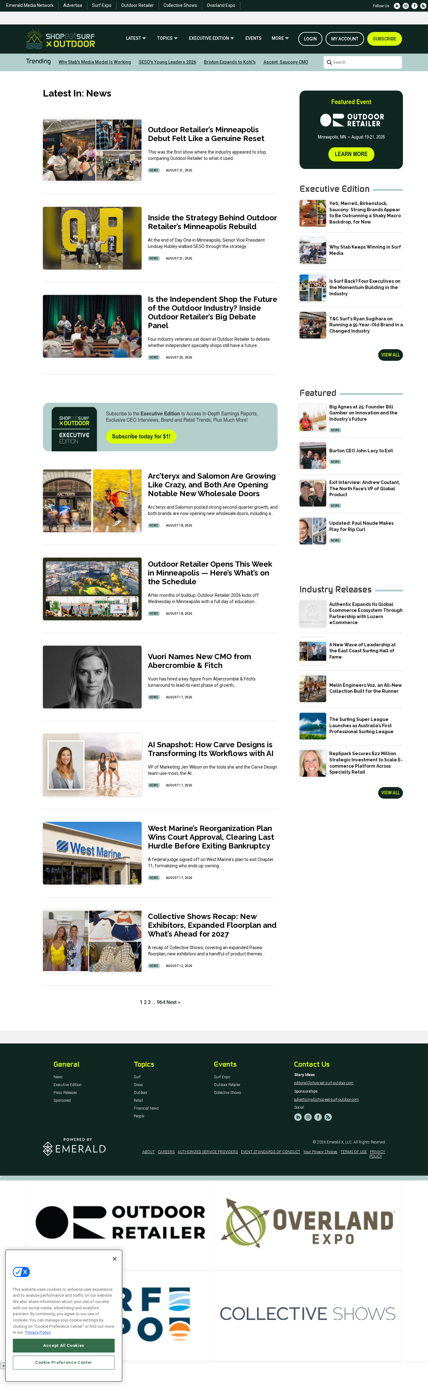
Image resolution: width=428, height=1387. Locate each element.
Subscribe (384, 38)
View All (390, 354)
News (153, 170)
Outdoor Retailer (137, 5)
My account (344, 38)
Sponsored (62, 1101)
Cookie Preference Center (63, 1362)
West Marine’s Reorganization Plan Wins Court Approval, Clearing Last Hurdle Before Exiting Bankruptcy (211, 837)
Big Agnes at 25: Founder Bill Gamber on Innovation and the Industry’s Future (363, 413)
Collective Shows (180, 5)
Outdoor (140, 1093)
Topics (165, 38)
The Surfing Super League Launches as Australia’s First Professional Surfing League (361, 725)
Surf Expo (102, 5)
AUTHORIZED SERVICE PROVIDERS (208, 1152)
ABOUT (148, 1152)
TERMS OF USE (354, 1152)
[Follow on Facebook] (414, 6)
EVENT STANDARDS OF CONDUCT (270, 1152)
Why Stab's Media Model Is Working (95, 62)
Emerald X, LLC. (339, 1142)
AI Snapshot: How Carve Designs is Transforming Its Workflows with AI (211, 749)
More (278, 38)
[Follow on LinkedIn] (397, 6)
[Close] (115, 1259)
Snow (138, 1085)
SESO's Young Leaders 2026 (167, 62)
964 (161, 1002)
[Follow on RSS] (423, 6)
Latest (133, 38)
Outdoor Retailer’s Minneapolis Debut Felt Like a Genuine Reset (206, 134)
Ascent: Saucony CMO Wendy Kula (298, 62)
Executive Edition (209, 38)
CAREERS (166, 1152)
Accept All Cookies (63, 1345)
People (139, 1116)
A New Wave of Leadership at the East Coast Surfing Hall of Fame (362, 650)
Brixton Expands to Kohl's (230, 62)
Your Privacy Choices (320, 1152)
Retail (138, 1101)
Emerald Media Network (30, 5)
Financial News (146, 1108)
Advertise (72, 5)
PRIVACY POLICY (377, 1154)
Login (310, 38)
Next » (173, 1002)
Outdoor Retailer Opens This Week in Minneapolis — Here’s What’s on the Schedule (210, 573)
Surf (137, 1077)
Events (253, 38)
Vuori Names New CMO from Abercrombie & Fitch (199, 661)
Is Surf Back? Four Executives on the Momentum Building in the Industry (364, 287)
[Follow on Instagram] (406, 6)
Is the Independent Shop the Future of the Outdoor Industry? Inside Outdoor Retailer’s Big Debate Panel (212, 312)
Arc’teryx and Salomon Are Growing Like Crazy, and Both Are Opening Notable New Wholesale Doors (212, 484)
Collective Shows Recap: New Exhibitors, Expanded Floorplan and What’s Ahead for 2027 (212, 925)
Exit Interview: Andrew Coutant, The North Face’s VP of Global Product (364, 488)
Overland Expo (221, 5)
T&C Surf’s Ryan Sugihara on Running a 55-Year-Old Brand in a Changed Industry (366, 325)
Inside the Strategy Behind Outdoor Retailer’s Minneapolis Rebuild (212, 222)
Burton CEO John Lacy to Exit (361, 450)
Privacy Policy (38, 1332)
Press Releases (65, 1093)
